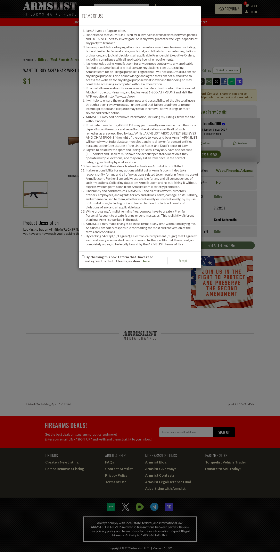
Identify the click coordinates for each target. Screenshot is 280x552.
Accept (183, 260)
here (146, 261)
